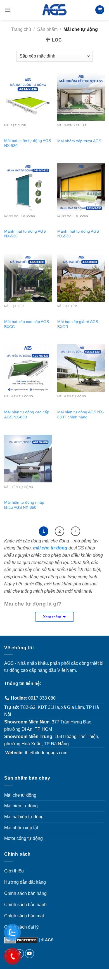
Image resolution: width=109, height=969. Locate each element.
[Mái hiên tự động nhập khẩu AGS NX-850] (28, 458)
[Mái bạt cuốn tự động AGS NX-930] (28, 97)
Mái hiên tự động (21, 805)
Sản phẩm (47, 29)
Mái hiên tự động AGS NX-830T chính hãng (80, 414)
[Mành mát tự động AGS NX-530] (81, 187)
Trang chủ (21, 29)
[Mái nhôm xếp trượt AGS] (81, 97)
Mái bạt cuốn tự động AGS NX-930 (27, 143)
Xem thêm (52, 617)
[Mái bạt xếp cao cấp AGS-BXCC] (28, 277)
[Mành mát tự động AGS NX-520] (28, 187)
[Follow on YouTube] (29, 953)
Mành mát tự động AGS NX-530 (78, 234)
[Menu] (7, 10)
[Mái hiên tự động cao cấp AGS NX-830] (28, 368)
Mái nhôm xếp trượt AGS (79, 141)
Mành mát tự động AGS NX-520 (25, 234)
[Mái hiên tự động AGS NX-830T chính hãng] (81, 368)
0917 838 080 (42, 698)
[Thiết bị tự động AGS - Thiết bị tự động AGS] (54, 10)
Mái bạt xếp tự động (24, 816)
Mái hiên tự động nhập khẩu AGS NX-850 (24, 505)
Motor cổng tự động (23, 838)
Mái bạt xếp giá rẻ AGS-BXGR (78, 324)
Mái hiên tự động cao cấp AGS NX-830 (26, 414)
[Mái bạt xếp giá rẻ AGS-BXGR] (81, 277)
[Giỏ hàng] (99, 10)
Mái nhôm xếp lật (21, 827)
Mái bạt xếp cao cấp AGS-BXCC (27, 324)
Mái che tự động (20, 795)
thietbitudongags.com (46, 752)
